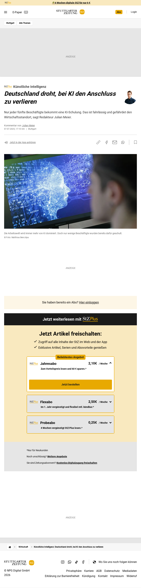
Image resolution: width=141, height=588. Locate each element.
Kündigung (88, 576)
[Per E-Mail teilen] (114, 142)
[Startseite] (10, 547)
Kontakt (102, 576)
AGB (99, 571)
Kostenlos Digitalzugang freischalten (77, 462)
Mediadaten (129, 571)
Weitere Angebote (57, 456)
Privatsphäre (74, 571)
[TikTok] (76, 562)
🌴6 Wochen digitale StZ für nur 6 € (71, 2)
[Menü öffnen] (5, 12)
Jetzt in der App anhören (23, 142)
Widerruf (132, 576)
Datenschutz (112, 571)
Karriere (89, 571)
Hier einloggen (89, 302)
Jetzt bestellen (70, 384)
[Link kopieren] (98, 142)
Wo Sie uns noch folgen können (118, 562)
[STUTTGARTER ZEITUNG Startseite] (70, 11)
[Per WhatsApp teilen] (123, 142)
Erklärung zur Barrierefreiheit (62, 576)
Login (134, 11)
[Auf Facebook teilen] (106, 142)
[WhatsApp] (69, 562)
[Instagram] (63, 562)
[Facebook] (83, 562)
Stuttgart (10, 23)
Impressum (117, 576)
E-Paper (17, 12)
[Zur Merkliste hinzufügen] (134, 142)
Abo (119, 12)
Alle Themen (24, 23)
